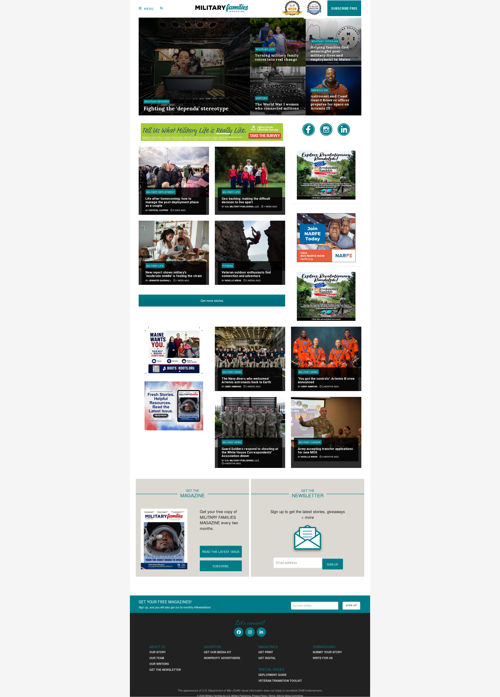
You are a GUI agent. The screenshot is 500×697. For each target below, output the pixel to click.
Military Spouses (157, 101)
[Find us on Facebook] (238, 632)
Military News (232, 371)
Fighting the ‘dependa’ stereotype (186, 108)
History (261, 98)
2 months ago (330, 386)
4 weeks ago (320, 66)
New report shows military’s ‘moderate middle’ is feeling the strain (174, 274)
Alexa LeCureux (156, 114)
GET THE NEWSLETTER (165, 670)
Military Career (310, 442)
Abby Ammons (233, 386)
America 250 (320, 90)
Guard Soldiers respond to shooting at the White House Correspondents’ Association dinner (250, 452)
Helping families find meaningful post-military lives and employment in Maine (330, 53)
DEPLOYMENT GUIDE (272, 675)
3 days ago (176, 114)
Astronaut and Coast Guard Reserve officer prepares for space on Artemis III (330, 102)
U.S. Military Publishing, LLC (242, 206)
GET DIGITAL (267, 658)
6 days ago (179, 210)
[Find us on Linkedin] (261, 632)
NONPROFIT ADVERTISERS (222, 658)
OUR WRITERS (159, 664)
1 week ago (270, 206)
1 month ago (264, 114)
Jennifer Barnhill (160, 280)
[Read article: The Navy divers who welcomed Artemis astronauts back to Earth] (250, 352)
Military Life (265, 49)
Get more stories (212, 300)
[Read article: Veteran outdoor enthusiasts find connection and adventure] (250, 246)
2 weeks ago (264, 66)
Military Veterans (325, 41)
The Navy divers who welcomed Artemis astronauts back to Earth (246, 380)
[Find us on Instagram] (250, 632)
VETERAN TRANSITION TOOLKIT (280, 681)
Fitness (228, 265)
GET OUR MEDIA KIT (217, 652)
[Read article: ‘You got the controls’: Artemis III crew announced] (326, 352)
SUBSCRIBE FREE (344, 8)
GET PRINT (265, 652)
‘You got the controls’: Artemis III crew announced (326, 380)
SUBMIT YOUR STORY (327, 652)
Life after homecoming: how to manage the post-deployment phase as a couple (172, 202)
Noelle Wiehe (233, 280)
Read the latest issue (221, 552)
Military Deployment (160, 191)
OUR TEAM (156, 658)
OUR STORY (157, 652)
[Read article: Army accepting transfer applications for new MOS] (326, 422)
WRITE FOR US (323, 658)
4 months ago (232, 463)
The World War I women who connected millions (277, 106)
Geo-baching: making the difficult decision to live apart (246, 200)
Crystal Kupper (158, 210)
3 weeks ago (253, 386)
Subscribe (221, 566)
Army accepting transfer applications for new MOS (325, 450)
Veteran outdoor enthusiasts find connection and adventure (246, 274)
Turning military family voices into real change (277, 57)
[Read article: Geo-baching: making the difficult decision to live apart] (250, 172)
